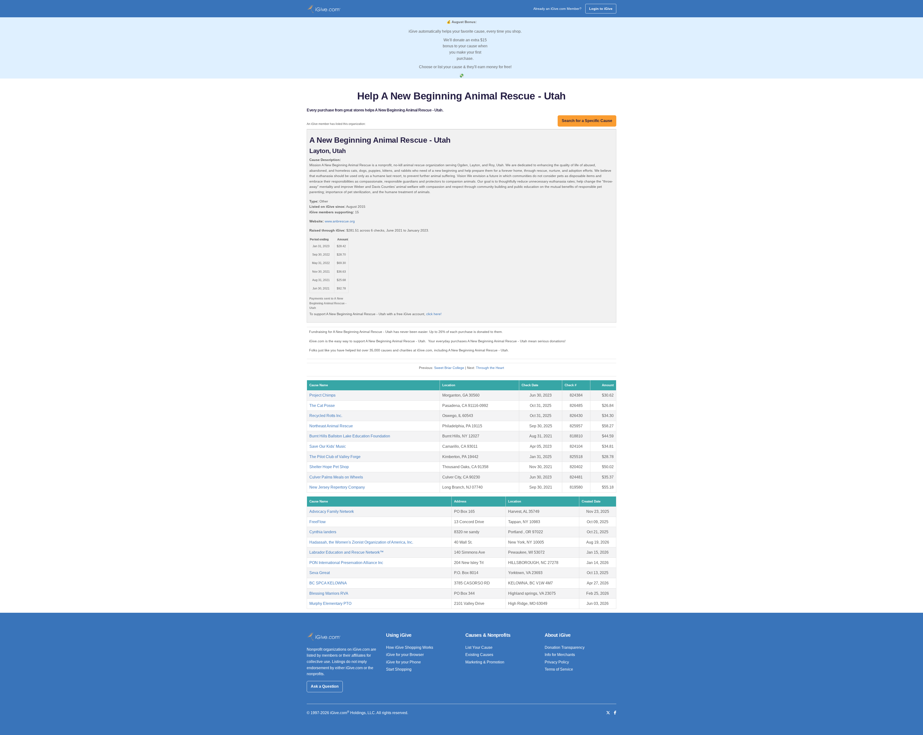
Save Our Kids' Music (327, 446)
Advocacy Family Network (331, 511)
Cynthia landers (322, 532)
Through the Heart (490, 368)
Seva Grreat (319, 573)
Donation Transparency (565, 647)
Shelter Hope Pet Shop (329, 467)
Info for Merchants (560, 655)
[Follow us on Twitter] (608, 713)
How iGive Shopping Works (409, 647)
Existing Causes (479, 655)
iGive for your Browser (405, 655)
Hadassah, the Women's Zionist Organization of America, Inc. (361, 542)
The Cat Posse (322, 406)
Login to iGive (600, 9)
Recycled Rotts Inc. (325, 416)
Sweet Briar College (449, 368)
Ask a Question (325, 686)
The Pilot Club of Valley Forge (335, 457)
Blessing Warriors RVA (328, 593)
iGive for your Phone (403, 662)
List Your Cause (479, 647)
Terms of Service (559, 669)
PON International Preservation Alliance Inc (346, 563)
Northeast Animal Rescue (331, 426)
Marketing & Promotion (484, 662)
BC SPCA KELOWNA (328, 583)
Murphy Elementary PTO (330, 603)
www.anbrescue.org (340, 221)
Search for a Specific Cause (587, 121)
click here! (434, 314)
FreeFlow (317, 522)
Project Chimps (322, 395)
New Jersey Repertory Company (337, 487)
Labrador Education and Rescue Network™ (346, 552)
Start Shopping (399, 669)
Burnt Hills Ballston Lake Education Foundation (349, 436)
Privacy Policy (557, 662)
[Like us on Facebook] (615, 713)
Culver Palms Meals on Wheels (336, 477)
